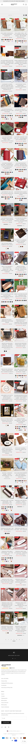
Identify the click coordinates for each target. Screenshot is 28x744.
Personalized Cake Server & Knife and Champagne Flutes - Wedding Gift (7, 604)
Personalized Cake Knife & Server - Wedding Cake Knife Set (20, 581)
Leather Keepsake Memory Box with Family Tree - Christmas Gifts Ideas (7, 138)
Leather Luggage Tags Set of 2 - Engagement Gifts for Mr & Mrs (21, 138)
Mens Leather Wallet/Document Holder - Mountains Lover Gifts (20, 268)
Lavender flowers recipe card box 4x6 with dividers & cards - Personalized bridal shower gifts (7, 87)
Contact (3, 696)
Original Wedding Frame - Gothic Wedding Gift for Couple (7, 474)
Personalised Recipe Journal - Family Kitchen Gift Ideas (21, 502)
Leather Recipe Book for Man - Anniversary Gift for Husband (7, 219)
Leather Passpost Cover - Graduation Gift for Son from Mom (20, 164)
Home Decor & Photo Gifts (6, 687)
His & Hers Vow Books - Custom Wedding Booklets (7, 34)
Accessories (3, 685)
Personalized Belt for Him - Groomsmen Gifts (7, 529)
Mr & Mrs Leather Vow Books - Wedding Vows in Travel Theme (21, 370)
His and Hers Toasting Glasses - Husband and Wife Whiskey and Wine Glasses (7, 62)
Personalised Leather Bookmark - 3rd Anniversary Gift (7, 502)
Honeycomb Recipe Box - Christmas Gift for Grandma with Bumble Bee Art (21, 62)
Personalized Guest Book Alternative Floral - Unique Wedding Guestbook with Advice (21, 629)
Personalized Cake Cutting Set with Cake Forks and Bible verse (7, 581)
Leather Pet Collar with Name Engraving (7, 192)
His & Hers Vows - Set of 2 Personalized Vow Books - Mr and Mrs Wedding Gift (20, 35)
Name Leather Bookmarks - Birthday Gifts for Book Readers (21, 420)
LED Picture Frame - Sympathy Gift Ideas (7, 244)
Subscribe (6, 722)
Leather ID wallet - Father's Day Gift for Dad (21, 110)
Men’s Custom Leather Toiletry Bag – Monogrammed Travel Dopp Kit (7, 296)
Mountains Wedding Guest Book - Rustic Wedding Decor (20, 345)
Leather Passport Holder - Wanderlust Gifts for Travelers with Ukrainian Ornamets (7, 166)
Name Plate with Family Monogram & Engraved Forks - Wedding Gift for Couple (7, 451)
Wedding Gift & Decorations (7, 683)
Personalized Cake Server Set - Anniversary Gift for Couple (21, 604)
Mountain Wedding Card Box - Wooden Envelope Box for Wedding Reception (7, 345)
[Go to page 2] (5, 639)
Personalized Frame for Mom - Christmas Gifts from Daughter (7, 628)
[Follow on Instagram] (5, 727)
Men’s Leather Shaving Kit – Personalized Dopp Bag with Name (20, 295)
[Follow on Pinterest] (8, 727)
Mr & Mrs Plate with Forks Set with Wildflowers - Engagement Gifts (7, 397)
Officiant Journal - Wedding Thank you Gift (20, 449)
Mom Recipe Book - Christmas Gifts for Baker (7, 321)
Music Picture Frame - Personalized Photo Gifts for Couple (7, 420)
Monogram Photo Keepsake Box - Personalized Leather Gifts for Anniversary (21, 321)
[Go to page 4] (22, 639)
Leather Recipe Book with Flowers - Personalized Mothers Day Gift (20, 220)
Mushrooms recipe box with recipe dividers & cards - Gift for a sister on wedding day (20, 397)
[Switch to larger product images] (23, 15)
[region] (14, 654)
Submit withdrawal (5, 707)
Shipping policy (4, 698)
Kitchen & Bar (4, 681)
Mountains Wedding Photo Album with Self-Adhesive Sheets (7, 370)
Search (2, 694)
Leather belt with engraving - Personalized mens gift (20, 86)
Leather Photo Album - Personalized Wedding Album (20, 193)
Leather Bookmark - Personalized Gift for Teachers (7, 110)
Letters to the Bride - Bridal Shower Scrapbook (21, 241)
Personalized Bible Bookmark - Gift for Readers (7, 553)
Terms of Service (4, 702)
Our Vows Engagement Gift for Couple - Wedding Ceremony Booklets (20, 474)
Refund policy (4, 700)
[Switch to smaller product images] (26, 15)
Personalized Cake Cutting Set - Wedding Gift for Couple (20, 553)
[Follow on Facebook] (2, 727)
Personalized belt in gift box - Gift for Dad (21, 529)
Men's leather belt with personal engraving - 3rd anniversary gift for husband (7, 269)
